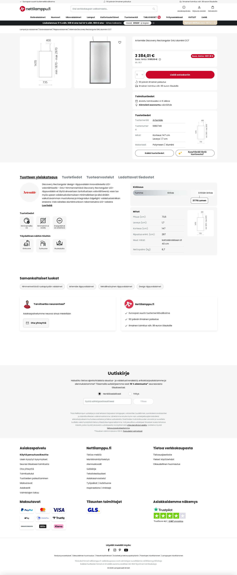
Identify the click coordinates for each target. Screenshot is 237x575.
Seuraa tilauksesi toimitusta (34, 464)
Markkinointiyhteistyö (98, 459)
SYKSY (137, 23)
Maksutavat (26, 483)
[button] (119, 42)
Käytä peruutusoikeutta (34, 454)
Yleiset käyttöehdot (163, 459)
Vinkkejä (106, 487)
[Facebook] (110, 550)
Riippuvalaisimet (60, 29)
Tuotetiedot (72, 177)
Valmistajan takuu (29, 492)
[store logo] (35, 9)
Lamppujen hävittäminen (172, 555)
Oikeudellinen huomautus (166, 464)
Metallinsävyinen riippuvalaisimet (116, 286)
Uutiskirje (91, 469)
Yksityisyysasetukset (62, 555)
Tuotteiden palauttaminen (34, 478)
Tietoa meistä (94, 454)
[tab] (38, 177)
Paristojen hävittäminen (150, 555)
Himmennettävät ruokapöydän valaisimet (42, 286)
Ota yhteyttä (27, 469)
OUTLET (192, 17)
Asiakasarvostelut (96, 478)
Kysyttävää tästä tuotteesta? (197, 153)
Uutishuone (105, 483)
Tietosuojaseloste (162, 454)
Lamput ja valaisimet (29, 29)
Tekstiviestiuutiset (96, 473)
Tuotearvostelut (100, 177)
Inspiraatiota (93, 487)
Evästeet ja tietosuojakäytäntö (126, 555)
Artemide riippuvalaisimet (81, 286)
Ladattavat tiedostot (136, 177)
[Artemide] (29, 192)
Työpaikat (92, 483)
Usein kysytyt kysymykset (33, 459)
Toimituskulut (27, 473)
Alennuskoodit (94, 464)
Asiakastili (25, 487)
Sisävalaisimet (45, 29)
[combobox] (114, 9)
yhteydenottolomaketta (137, 425)
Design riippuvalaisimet (150, 286)
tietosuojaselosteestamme (118, 428)
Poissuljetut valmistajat (132, 431)
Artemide (158, 120)
